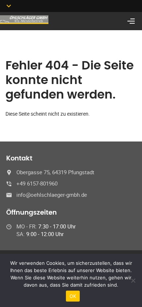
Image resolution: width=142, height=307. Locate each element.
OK (73, 296)
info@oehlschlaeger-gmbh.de (51, 194)
